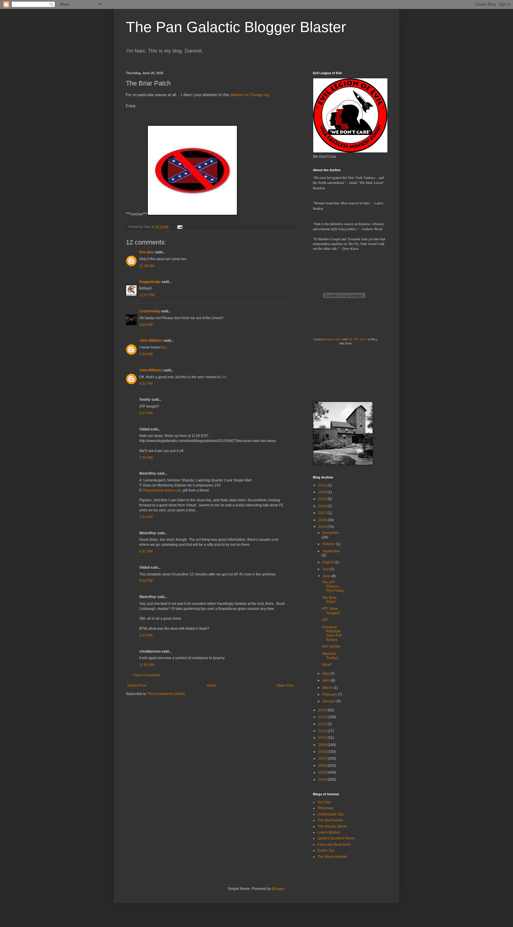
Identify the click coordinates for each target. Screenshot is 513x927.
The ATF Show (357, 339)
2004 (322, 779)
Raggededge (150, 282)
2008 (322, 752)
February (330, 694)
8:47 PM (146, 551)
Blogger (278, 889)
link (224, 377)
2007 (322, 758)
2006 (322, 766)
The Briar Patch (329, 600)
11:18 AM (146, 266)
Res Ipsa (146, 252)
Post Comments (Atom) (166, 694)
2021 (322, 485)
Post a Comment (146, 675)
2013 (322, 717)
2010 (322, 738)
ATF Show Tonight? (331, 611)
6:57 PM (146, 413)
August (328, 562)
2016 (322, 520)
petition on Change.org (249, 95)
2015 (322, 527)
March (327, 688)
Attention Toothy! (330, 656)
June (326, 576)
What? (327, 665)
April (326, 680)
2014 (322, 710)
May (326, 674)
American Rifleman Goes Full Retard (332, 633)
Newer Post (136, 685)
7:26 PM (146, 458)
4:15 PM (146, 635)
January (329, 701)
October (329, 544)
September (331, 551)
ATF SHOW (331, 647)
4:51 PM (146, 383)
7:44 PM (146, 517)
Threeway (325, 808)
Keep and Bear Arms (334, 844)
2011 (322, 731)
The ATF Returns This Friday (333, 586)
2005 (322, 772)
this (163, 347)
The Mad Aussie (330, 820)
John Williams (151, 340)
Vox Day (324, 802)
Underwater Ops (330, 814)
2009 (322, 745)
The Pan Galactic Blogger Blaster (236, 27)
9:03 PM (146, 325)
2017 (322, 513)
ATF (325, 620)
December (330, 533)
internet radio (333, 339)
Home (211, 685)
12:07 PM (147, 295)
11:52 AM (146, 665)
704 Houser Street (332, 826)
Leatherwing (149, 311)
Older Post (285, 685)
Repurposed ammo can (162, 490)
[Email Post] (179, 226)
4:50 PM (146, 354)
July (326, 569)
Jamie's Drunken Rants (336, 838)
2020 (322, 492)
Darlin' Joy (325, 850)
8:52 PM (146, 581)
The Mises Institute (332, 857)
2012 (322, 724)
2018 (322, 506)
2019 (322, 499)
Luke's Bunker (328, 832)
